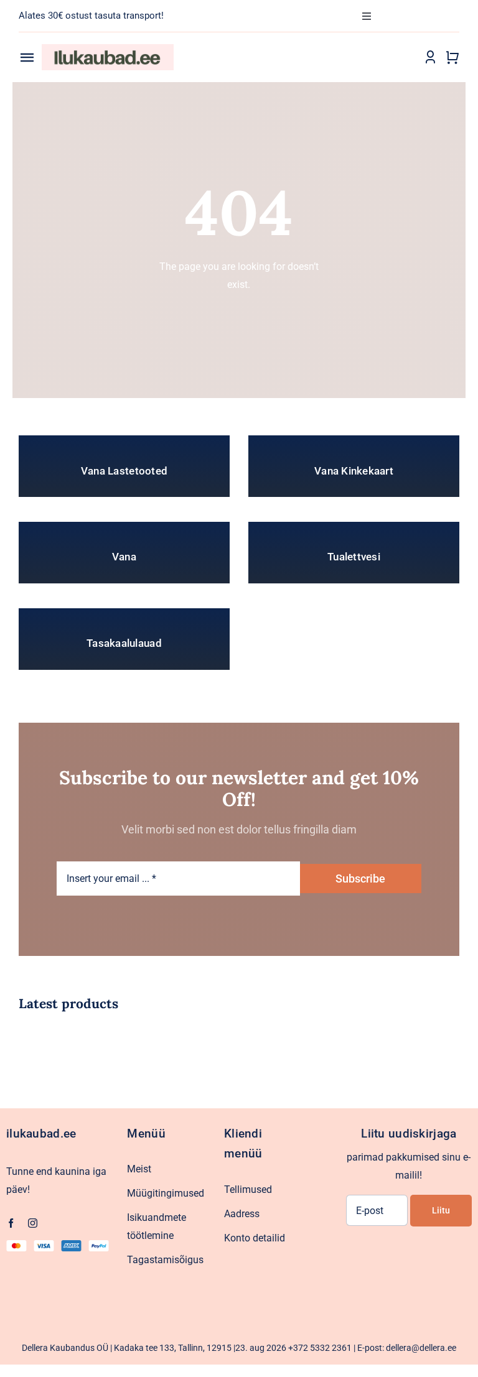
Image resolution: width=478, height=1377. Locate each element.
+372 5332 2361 (320, 1348)
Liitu (441, 1210)
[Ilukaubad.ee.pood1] (108, 49)
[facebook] (11, 1223)
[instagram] (32, 1223)
